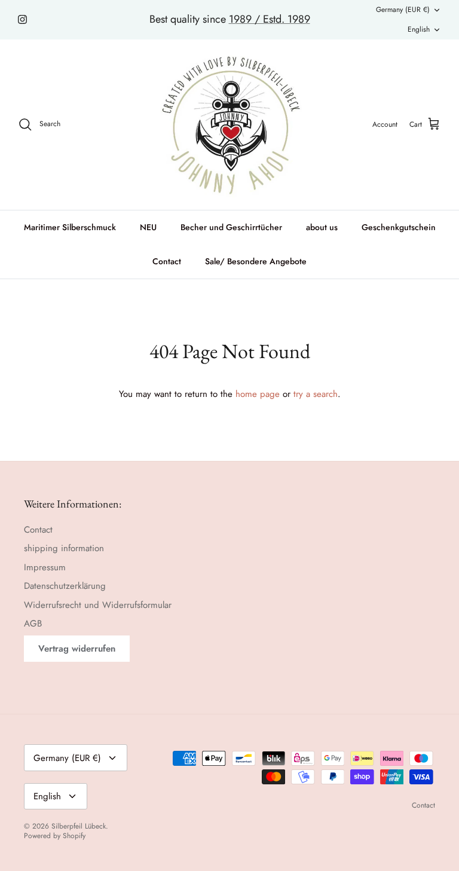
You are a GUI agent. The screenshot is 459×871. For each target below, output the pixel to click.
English (419, 29)
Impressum (45, 567)
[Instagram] (22, 19)
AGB (33, 623)
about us (322, 227)
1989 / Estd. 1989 (269, 19)
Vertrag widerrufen (76, 648)
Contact (166, 261)
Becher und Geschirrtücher (231, 227)
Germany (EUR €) (403, 9)
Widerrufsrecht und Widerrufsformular (98, 605)
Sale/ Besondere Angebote (256, 261)
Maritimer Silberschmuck (70, 227)
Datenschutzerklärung (65, 585)
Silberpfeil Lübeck (78, 826)
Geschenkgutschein (399, 227)
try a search (315, 394)
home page (257, 394)
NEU (148, 227)
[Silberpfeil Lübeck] (230, 124)
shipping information (64, 548)
